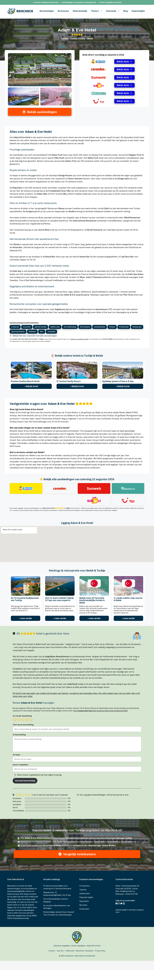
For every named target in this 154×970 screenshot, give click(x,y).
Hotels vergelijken (78, 946)
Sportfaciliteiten (18, 331)
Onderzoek (70, 951)
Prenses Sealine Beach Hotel (25, 381)
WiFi (41, 331)
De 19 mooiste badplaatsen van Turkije (25, 599)
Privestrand (123, 327)
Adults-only (55, 327)
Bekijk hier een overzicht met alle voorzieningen (35, 335)
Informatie (111, 11)
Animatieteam (99, 327)
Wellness (32, 331)
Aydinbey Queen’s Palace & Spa (118, 381)
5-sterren (15, 327)
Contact (52, 951)
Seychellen (84, 901)
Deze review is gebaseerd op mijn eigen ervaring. (39, 774)
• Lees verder (25, 618)
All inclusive (63, 11)
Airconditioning (70, 327)
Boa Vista (83, 905)
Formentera (84, 886)
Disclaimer (89, 951)
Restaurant (137, 327)
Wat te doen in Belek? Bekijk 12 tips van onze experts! (59, 599)
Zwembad (51, 331)
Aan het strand (40, 327)
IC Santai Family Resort (69, 381)
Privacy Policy (100, 951)
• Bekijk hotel (31, 386)
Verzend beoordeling (25, 780)
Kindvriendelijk (80, 11)
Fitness (112, 327)
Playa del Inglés (86, 897)
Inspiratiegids (138, 11)
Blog (125, 11)
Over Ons (60, 951)
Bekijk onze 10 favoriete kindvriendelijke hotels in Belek (92, 600)
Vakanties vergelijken (62, 946)
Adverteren (80, 951)
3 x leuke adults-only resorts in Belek (128, 599)
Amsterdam (84, 909)
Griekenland (84, 893)
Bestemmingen (47, 11)
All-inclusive (85, 327)
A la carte (27, 327)
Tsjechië (82, 889)
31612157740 (132, 894)
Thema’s (95, 11)
